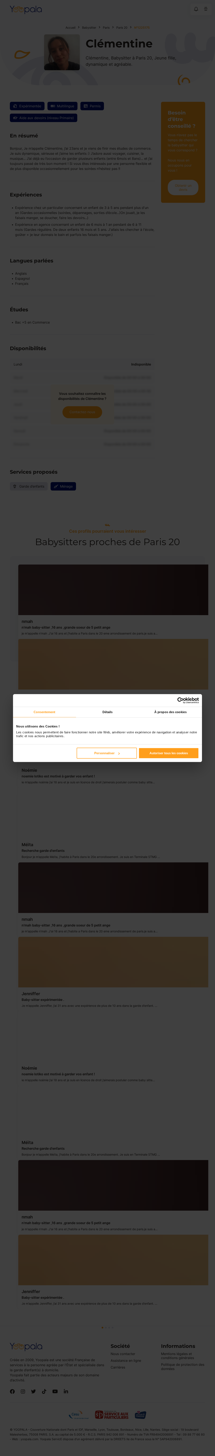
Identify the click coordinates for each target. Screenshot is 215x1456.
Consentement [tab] (44, 712)
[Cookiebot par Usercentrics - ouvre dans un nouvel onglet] (180, 700)
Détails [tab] (107, 712)
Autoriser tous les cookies (168, 753)
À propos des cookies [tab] (170, 712)
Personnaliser (104, 753)
